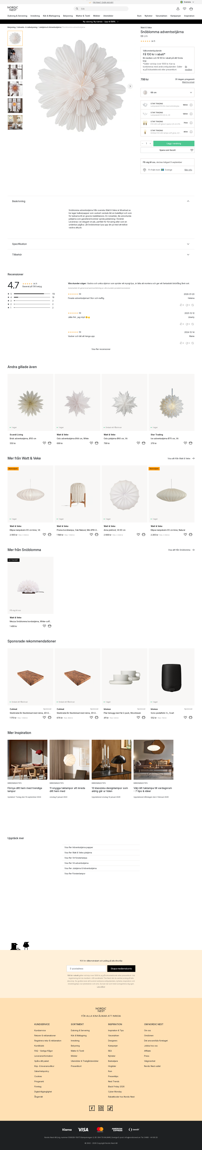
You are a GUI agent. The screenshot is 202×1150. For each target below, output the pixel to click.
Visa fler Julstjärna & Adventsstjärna (80, 868)
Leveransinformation (43, 1056)
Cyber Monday (115, 1091)
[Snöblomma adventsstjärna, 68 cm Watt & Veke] (81, 86)
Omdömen (148, 1035)
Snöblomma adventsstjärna (74, 27)
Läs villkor (101, 987)
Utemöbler (108, 16)
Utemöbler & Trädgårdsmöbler (85, 1061)
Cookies (38, 1076)
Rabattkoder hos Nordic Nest (121, 1097)
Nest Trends (113, 1081)
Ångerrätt (38, 1097)
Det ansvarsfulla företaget (156, 1040)
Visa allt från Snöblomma (179, 550)
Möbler (96, 16)
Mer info (188, 170)
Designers (112, 1040)
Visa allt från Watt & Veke (179, 458)
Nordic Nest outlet (152, 1066)
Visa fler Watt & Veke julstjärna (78, 852)
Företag (37, 1086)
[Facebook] (91, 1108)
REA (110, 1051)
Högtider (112, 1066)
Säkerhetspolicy (41, 1071)
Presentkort (76, 1066)
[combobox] (187, 2)
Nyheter (148, 16)
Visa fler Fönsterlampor (74, 873)
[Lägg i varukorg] (49, 442)
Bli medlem (188, 68)
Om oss (147, 1030)
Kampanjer (176, 16)
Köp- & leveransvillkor (44, 1066)
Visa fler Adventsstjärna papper (78, 847)
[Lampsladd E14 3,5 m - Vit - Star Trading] (145, 113)
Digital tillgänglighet (43, 1091)
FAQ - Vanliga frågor (43, 1051)
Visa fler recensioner (101, 349)
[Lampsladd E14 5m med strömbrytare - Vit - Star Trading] (145, 104)
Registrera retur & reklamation (47, 1040)
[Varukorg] (191, 8)
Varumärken (161, 16)
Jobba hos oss (151, 1046)
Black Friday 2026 (116, 1086)
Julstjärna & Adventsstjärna (50, 27)
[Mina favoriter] (184, 8)
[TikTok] (110, 1108)
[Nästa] (130, 86)
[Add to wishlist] (44, 443)
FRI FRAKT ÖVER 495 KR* (103, 2)
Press (146, 1056)
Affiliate (147, 1051)
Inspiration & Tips (116, 1030)
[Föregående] (32, 86)
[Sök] (77, 8)
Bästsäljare (113, 1061)
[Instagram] (101, 1108)
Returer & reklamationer (45, 1035)
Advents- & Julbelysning (27, 27)
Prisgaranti (39, 1081)
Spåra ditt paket (41, 1061)
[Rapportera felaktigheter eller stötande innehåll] (192, 305)
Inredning (35, 16)
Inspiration (189, 16)
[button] (148, 41)
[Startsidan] (13, 8)
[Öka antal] (150, 143)
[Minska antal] (142, 143)
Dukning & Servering (17, 16)
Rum (139, 16)
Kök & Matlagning (51, 16)
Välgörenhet (149, 1061)
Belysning (68, 16)
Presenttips (113, 1076)
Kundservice (40, 1030)
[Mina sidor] (178, 8)
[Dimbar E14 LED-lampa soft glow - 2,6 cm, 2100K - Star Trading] (145, 131)
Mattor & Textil (83, 16)
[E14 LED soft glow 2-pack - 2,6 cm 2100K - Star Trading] (145, 122)
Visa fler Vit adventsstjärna (76, 863)
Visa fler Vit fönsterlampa (75, 858)
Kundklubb (39, 1046)
